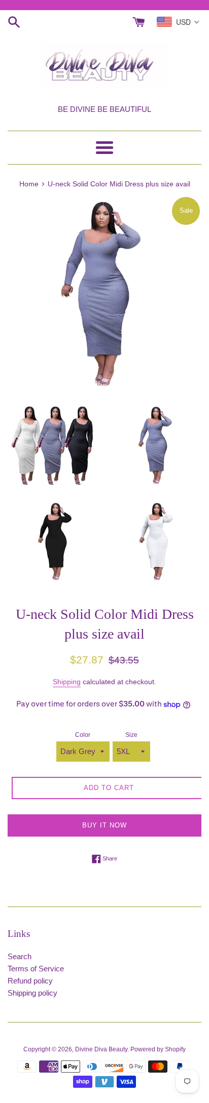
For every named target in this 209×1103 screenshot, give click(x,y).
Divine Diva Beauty (101, 1049)
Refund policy (30, 980)
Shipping (67, 682)
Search (19, 956)
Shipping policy (32, 993)
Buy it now (104, 825)
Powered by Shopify (158, 1049)
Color (82, 734)
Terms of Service (36, 968)
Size (131, 734)
